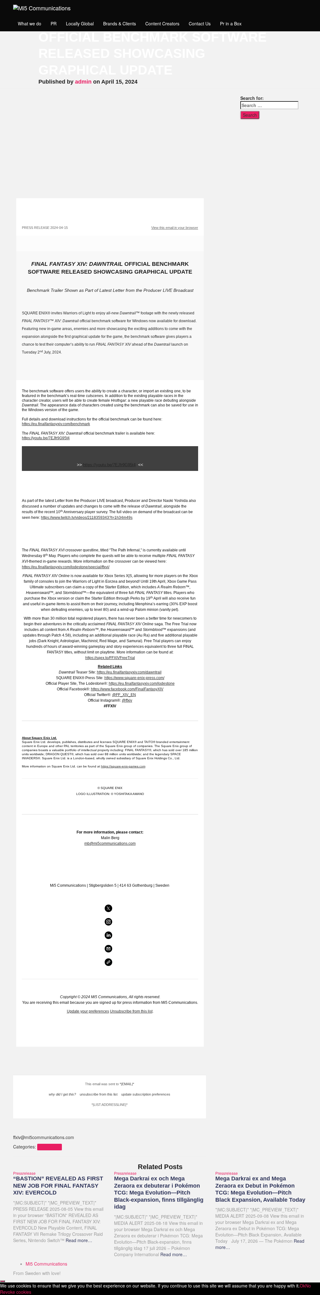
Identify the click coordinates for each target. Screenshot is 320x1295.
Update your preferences (88, 1011)
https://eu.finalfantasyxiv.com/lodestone (142, 683)
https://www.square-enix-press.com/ (134, 678)
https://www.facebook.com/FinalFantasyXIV (127, 689)
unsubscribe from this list (99, 1094)
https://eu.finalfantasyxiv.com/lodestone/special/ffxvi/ (65, 567)
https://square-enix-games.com (123, 766)
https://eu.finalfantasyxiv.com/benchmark (56, 424)
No (308, 1285)
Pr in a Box (231, 23)
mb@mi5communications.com (110, 843)
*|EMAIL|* (127, 1084)
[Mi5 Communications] (41, 8)
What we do (29, 23)
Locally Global (80, 23)
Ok (302, 1285)
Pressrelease (49, 1147)
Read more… (78, 1240)
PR (54, 23)
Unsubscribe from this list (131, 1011)
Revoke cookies (15, 1292)
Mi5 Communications (46, 1264)
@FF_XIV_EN (124, 695)
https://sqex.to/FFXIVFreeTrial (110, 658)
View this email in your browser (174, 228)
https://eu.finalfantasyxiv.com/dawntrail (129, 672)
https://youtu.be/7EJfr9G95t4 (46, 438)
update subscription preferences (145, 1094)
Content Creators (162, 23)
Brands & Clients (119, 23)
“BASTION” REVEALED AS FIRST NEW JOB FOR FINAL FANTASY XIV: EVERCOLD (58, 1185)
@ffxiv (127, 700)
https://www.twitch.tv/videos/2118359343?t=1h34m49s (86, 517)
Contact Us (200, 23)
